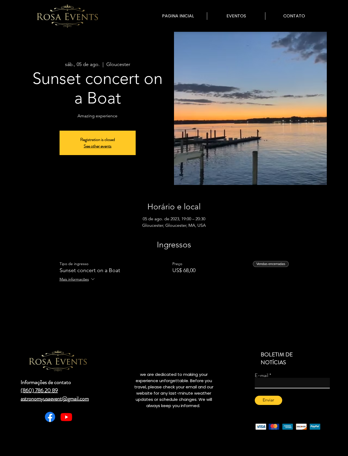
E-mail (261, 375)
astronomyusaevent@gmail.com (55, 398)
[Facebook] (50, 417)
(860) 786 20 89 (39, 390)
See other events (97, 146)
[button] (236, 16)
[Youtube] (66, 417)
